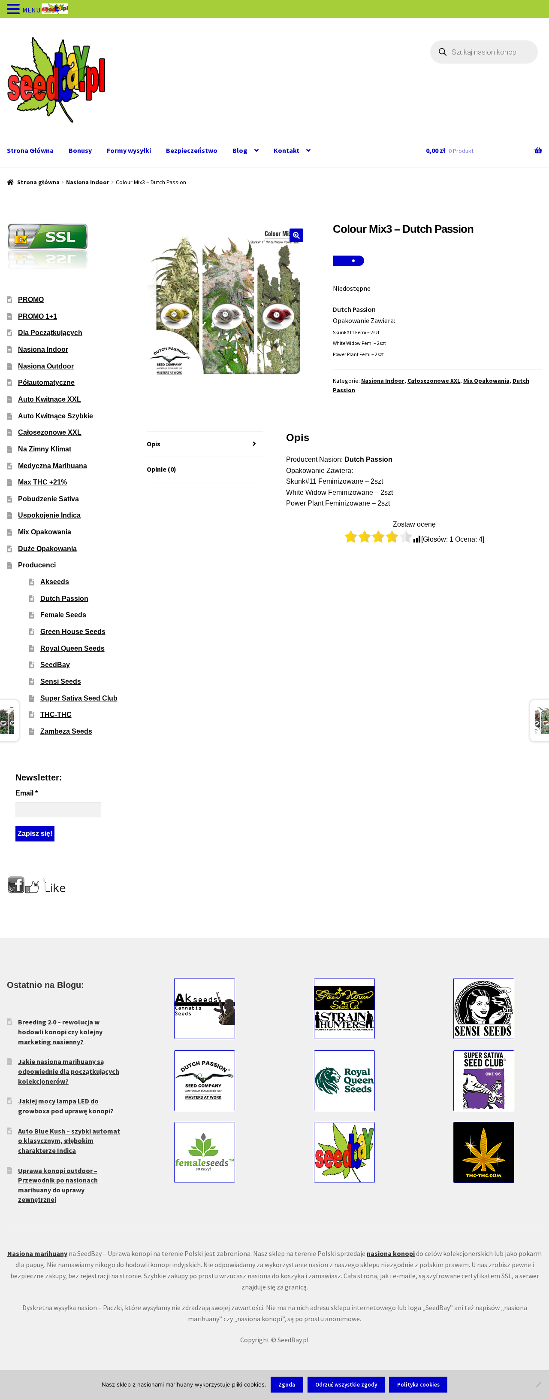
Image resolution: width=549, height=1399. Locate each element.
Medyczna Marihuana (52, 465)
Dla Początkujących (50, 332)
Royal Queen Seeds (72, 648)
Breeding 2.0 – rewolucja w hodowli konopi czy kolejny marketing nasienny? (60, 1031)
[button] (296, 235)
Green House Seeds (73, 631)
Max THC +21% (42, 482)
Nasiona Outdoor (46, 366)
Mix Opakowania (486, 380)
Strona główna (38, 182)
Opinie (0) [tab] (161, 469)
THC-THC (56, 714)
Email (26, 793)
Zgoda (286, 1384)
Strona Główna (30, 150)
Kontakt (286, 150)
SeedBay (55, 664)
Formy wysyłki (129, 150)
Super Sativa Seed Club (79, 698)
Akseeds (54, 581)
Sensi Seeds (60, 681)
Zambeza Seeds (66, 731)
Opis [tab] (153, 443)
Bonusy (80, 150)
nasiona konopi (391, 1253)
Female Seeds (63, 615)
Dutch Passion (64, 598)
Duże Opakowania (47, 548)
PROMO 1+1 (37, 316)
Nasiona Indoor (87, 182)
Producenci (37, 565)
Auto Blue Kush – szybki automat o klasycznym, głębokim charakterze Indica (69, 1141)
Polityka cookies (418, 1384)
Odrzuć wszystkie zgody (346, 1384)
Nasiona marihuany (37, 1253)
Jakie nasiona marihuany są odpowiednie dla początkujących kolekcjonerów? (68, 1071)
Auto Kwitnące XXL (49, 399)
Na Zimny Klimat (44, 449)
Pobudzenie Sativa (48, 499)
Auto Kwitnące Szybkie (55, 416)
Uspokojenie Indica (49, 515)
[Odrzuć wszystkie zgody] (538, 1384)
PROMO (31, 299)
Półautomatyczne (46, 382)
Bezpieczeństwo (191, 150)
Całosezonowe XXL (433, 380)
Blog (239, 150)
